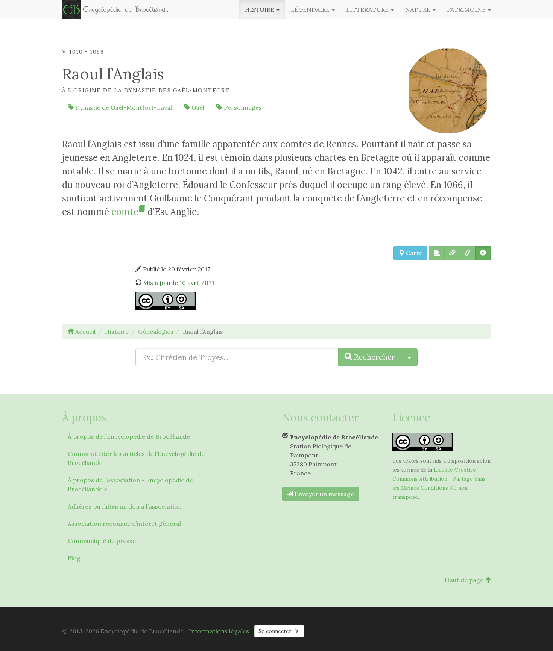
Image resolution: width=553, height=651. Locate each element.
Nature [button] (418, 9)
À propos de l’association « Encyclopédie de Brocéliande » (130, 484)
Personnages (242, 107)
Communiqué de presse (102, 541)
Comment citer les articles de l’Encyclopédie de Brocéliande (136, 458)
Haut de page (465, 580)
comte (124, 212)
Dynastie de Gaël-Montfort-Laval (123, 107)
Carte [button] (413, 253)
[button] (437, 253)
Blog (74, 558)
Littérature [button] (368, 9)
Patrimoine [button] (467, 9)
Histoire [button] (260, 9)
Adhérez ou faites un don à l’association (125, 506)
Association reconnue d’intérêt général (124, 523)
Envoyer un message (323, 494)
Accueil (85, 331)
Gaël (197, 107)
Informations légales (219, 631)
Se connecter (275, 631)
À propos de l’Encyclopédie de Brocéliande (129, 436)
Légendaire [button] (311, 9)
